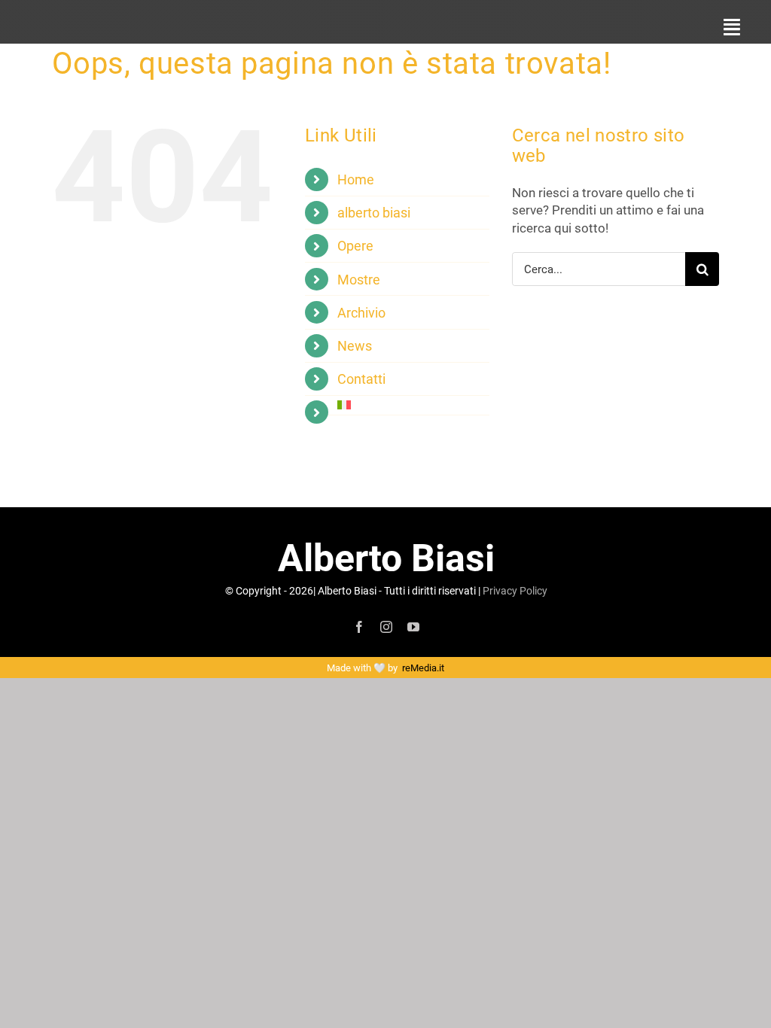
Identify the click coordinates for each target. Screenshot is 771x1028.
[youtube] (413, 627)
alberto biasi (373, 212)
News (354, 345)
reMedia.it (423, 667)
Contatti (361, 379)
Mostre (358, 279)
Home (355, 179)
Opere (355, 245)
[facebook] (359, 627)
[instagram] (386, 627)
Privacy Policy (515, 590)
